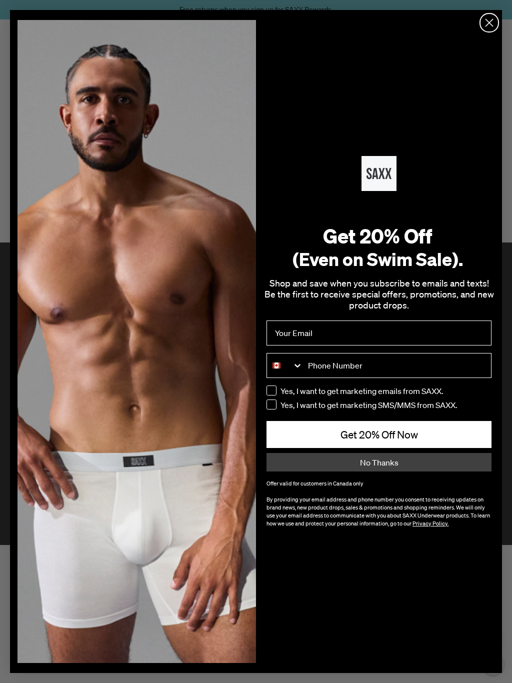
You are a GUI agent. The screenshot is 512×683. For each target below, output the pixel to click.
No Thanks (379, 463)
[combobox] (285, 366)
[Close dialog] (489, 23)
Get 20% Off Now (379, 434)
